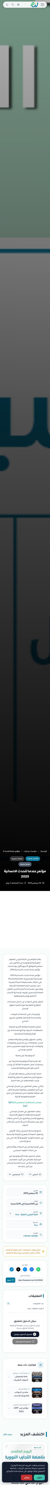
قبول (39, 1477)
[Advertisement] (25, 917)
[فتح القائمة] (42, 4)
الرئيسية (44, 851)
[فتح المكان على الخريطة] (10, 1213)
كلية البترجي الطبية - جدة (26, 1214)
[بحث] (12, 5)
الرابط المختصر (25, 1275)
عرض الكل (7, 1434)
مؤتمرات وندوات (30, 851)
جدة (36, 1225)
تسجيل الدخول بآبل (23, 1341)
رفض (26, 1477)
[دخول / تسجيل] (18, 4)
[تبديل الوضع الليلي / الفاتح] (7, 5)
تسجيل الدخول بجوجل (24, 1334)
